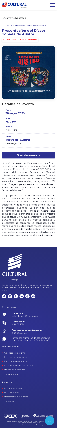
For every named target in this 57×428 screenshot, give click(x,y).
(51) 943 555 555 (19, 333)
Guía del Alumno (12, 392)
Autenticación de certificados (18, 365)
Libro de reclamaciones (15, 357)
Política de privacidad (14, 370)
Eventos (9, 25)
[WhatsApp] (33, 315)
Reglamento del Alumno (16, 397)
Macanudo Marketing (36, 425)
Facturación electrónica (15, 361)
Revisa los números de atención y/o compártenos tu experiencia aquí (31, 339)
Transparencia (11, 374)
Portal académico (13, 388)
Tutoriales (9, 401)
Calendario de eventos (15, 353)
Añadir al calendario (27, 155)
